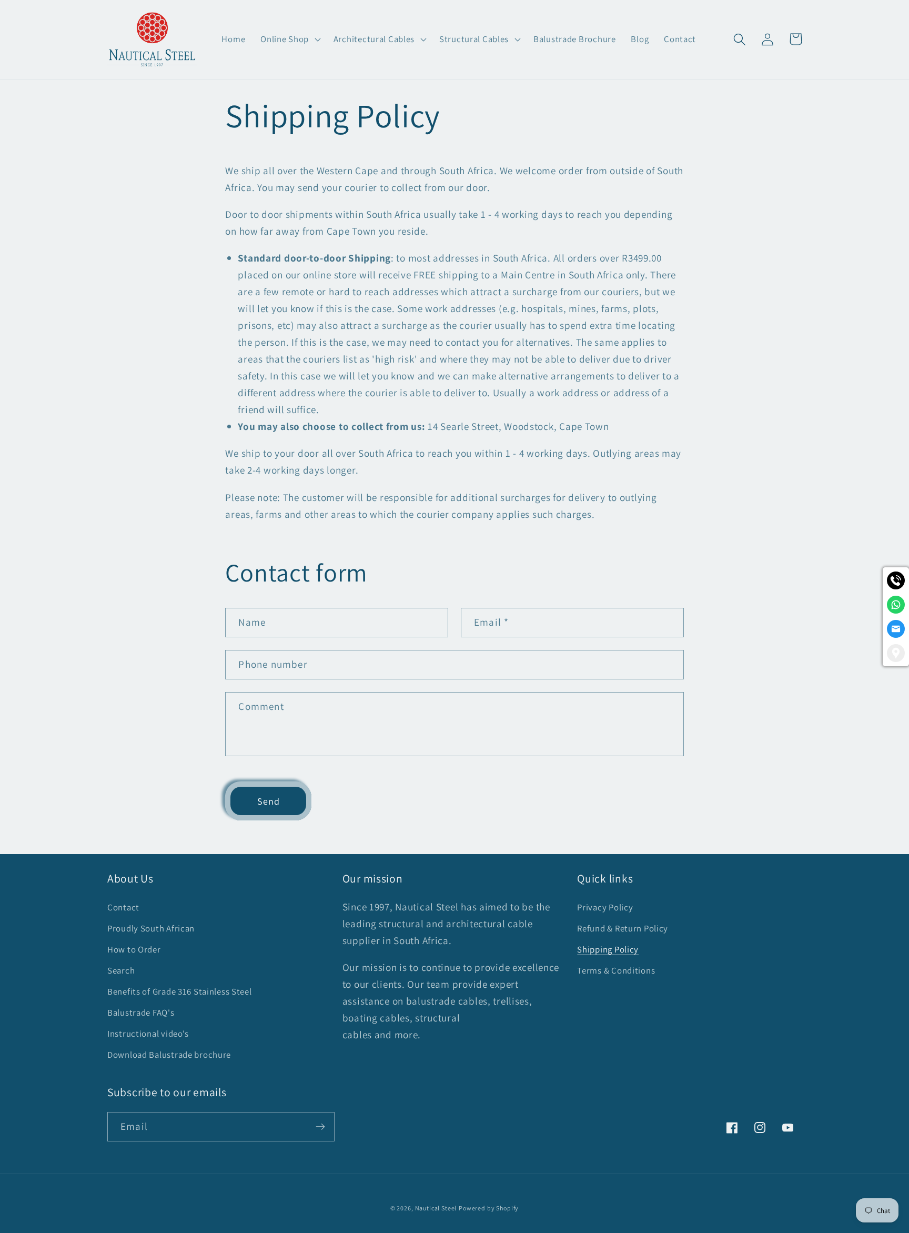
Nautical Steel (436, 1208)
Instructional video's (148, 1033)
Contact (123, 907)
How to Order (134, 949)
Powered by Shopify (489, 1208)
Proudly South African (151, 928)
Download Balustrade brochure (169, 1054)
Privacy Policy (605, 907)
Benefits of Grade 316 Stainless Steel (179, 991)
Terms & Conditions (616, 970)
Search (121, 970)
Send (268, 801)
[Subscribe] (320, 1126)
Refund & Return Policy (622, 928)
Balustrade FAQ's (141, 1012)
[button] (289, 39)
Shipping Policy (608, 949)
